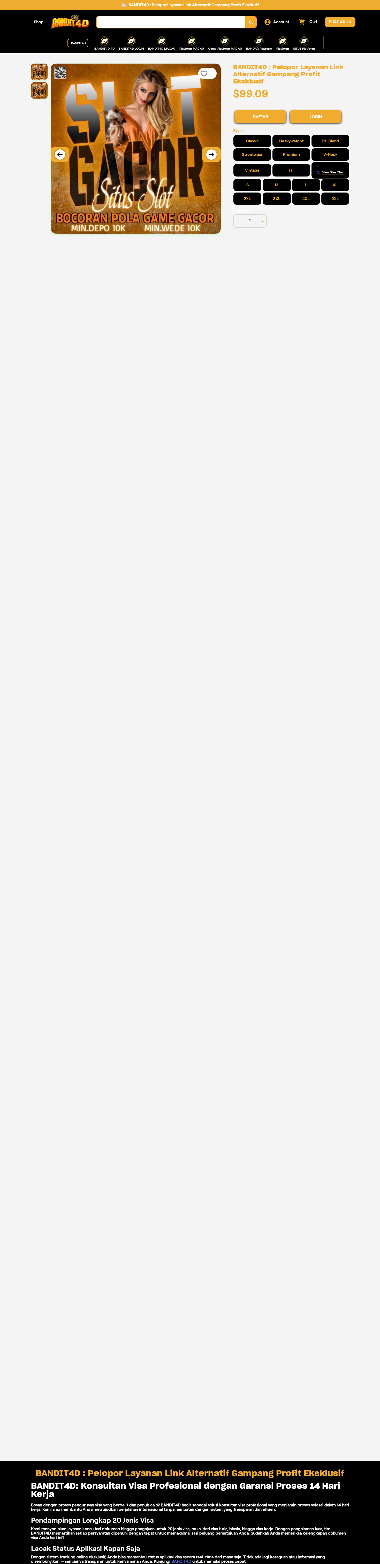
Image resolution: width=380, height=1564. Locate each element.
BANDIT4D (181, 1561)
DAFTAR (260, 116)
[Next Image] (211, 154)
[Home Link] (70, 22)
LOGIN (316, 116)
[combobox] (171, 22)
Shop (38, 22)
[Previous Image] (60, 154)
